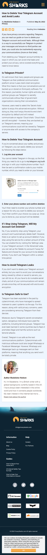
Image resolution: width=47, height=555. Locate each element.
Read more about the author (15, 397)
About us (9, 442)
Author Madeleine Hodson (15, 378)
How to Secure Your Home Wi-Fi (12, 464)
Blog (7, 446)
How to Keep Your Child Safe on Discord (13, 475)
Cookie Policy (10, 449)
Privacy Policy (10, 453)
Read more (35, 547)
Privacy (5, 24)
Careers (27, 442)
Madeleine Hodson (11, 22)
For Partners (29, 446)
